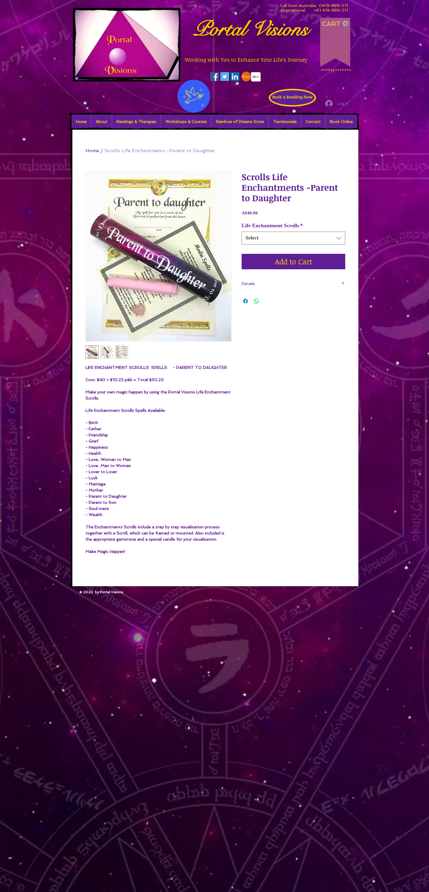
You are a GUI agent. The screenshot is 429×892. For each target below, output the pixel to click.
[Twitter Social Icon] (224, 76)
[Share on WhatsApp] (256, 301)
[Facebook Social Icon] (214, 76)
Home (92, 150)
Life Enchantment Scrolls (272, 225)
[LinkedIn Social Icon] (235, 76)
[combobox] (293, 238)
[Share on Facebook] (245, 301)
